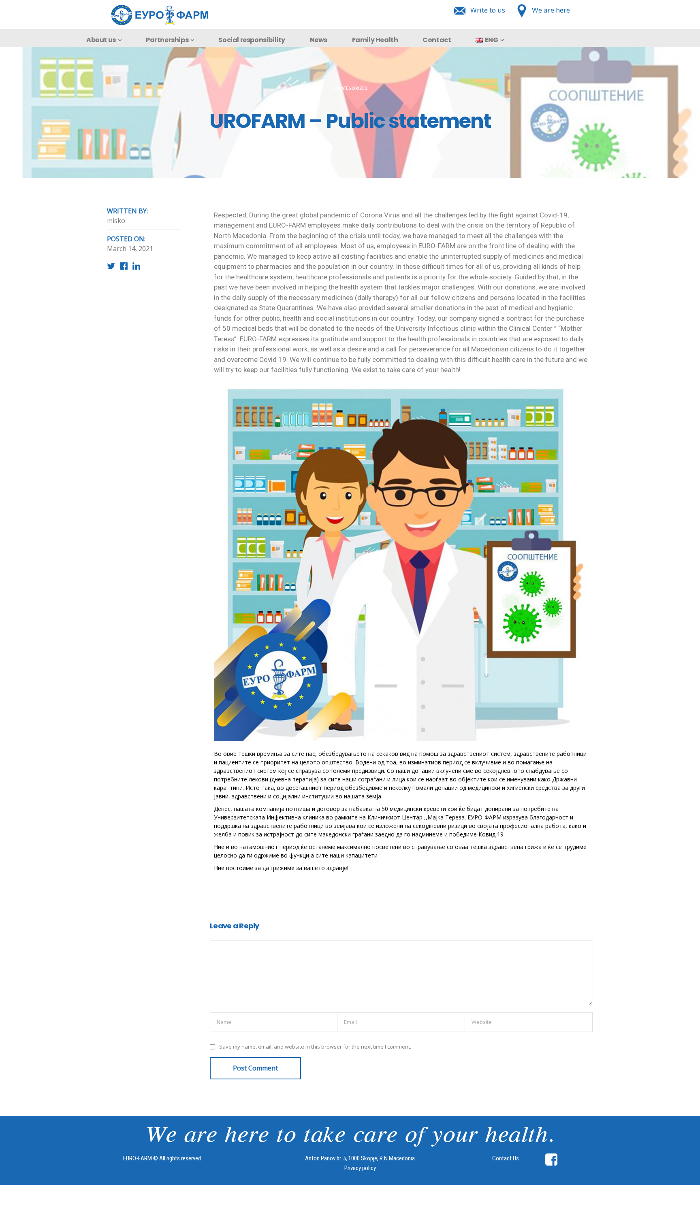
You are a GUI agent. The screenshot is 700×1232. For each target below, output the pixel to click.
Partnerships (167, 40)
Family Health (375, 40)
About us (101, 40)
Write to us (487, 10)
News (318, 40)
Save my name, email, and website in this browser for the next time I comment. (315, 1046)
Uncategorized (350, 88)
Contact (437, 40)
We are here (551, 10)
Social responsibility (251, 40)
